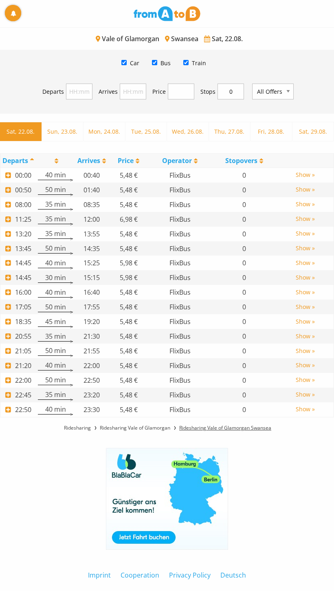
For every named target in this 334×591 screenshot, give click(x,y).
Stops (207, 91)
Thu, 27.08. (229, 131)
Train (199, 63)
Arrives (108, 91)
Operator (177, 160)
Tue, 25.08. (146, 131)
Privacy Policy (190, 575)
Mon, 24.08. (104, 131)
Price (159, 91)
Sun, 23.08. (62, 131)
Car (134, 63)
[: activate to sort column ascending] (55, 160)
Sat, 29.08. (313, 131)
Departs (53, 91)
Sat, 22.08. (21, 131)
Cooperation (140, 575)
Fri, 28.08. (271, 131)
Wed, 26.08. (188, 131)
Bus (165, 63)
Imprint (99, 575)
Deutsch (233, 575)
